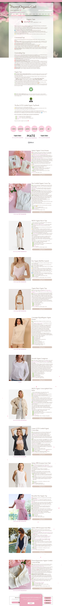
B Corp (35, 245)
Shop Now (42, 175)
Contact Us (47, 597)
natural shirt (36, 532)
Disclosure (48, 602)
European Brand (36, 305)
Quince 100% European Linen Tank (41, 463)
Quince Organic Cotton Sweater (40, 150)
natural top (36, 465)
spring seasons (37, 538)
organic (35, 394)
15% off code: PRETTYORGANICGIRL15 (20, 251)
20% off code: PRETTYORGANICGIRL (20, 456)
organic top (35, 187)
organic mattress (34, 361)
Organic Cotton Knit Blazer (39, 157)
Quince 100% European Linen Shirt (41, 528)
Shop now (42, 212)
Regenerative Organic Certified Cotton (38, 566)
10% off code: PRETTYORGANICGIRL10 (20, 590)
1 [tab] (19, 588)
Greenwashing (18, 54)
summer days (43, 538)
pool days (48, 538)
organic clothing (46, 361)
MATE (18, 116)
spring (34, 501)
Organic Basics (19, 118)
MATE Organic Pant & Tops (39, 221)
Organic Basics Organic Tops (39, 288)
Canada (39, 512)
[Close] (40, 595)
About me (48, 600)
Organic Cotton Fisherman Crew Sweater (41, 154)
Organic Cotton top (36, 362)
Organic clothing (35, 233)
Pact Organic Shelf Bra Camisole (40, 261)
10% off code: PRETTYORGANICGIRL (20, 349)
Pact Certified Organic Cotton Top (41, 183)
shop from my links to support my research (17, 12)
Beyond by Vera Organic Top (39, 496)
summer (39, 531)
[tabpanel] (20, 574)
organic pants (37, 224)
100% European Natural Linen (46, 465)
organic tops (42, 224)
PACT (17, 117)
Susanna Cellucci (26, 21)
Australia (33, 513)
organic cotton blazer (36, 155)
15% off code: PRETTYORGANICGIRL (20, 214)
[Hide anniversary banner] (61, 1)
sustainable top (36, 499)
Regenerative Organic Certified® (39, 582)
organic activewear (44, 291)
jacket (37, 394)
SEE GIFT (31, 603)
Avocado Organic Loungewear (40, 358)
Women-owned (36, 246)
